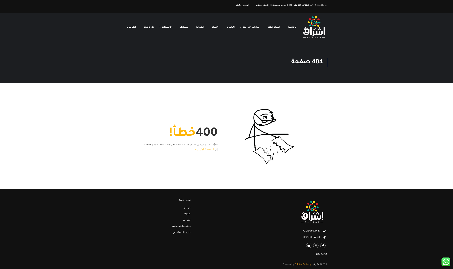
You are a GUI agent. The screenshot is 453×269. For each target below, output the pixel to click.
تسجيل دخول (242, 5)
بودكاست (149, 27)
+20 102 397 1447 (301, 5)
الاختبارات (167, 27)
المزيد (132, 27)
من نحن (187, 208)
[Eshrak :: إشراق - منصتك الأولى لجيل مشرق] (314, 27)
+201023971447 (311, 231)
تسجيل (184, 27)
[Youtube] (308, 245)
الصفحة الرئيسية (204, 149)
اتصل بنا (187, 220)
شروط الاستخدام (182, 232)
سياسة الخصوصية (181, 226)
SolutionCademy (303, 264)
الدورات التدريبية (251, 27)
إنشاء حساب (262, 5)
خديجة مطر (274, 27)
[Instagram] (316, 245)
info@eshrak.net (279, 5)
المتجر (215, 27)
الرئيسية (292, 27)
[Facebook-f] (323, 245)
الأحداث (230, 27)
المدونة (200, 27)
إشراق (315, 264)
